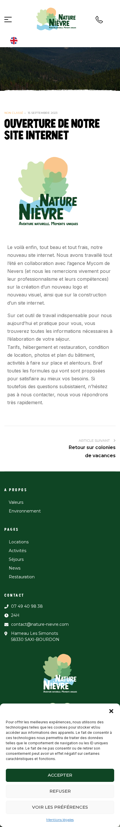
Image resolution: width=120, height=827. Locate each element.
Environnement (25, 511)
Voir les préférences (60, 807)
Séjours (16, 559)
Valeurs (16, 502)
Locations (19, 542)
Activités (17, 550)
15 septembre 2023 (42, 113)
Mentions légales (60, 819)
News (14, 568)
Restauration (22, 576)
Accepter (60, 775)
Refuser (60, 791)
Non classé (13, 113)
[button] (111, 711)
